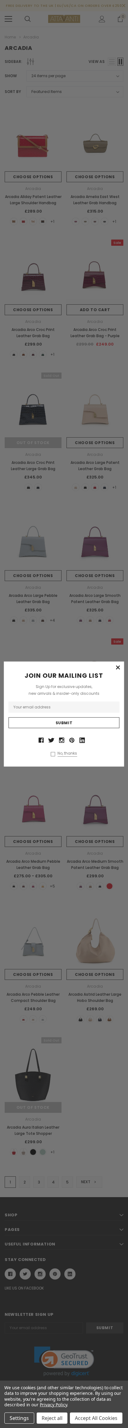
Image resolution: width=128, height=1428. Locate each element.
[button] (118, 667)
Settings (19, 1418)
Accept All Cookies (96, 1418)
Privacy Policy (53, 1405)
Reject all (52, 1418)
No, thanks (67, 753)
